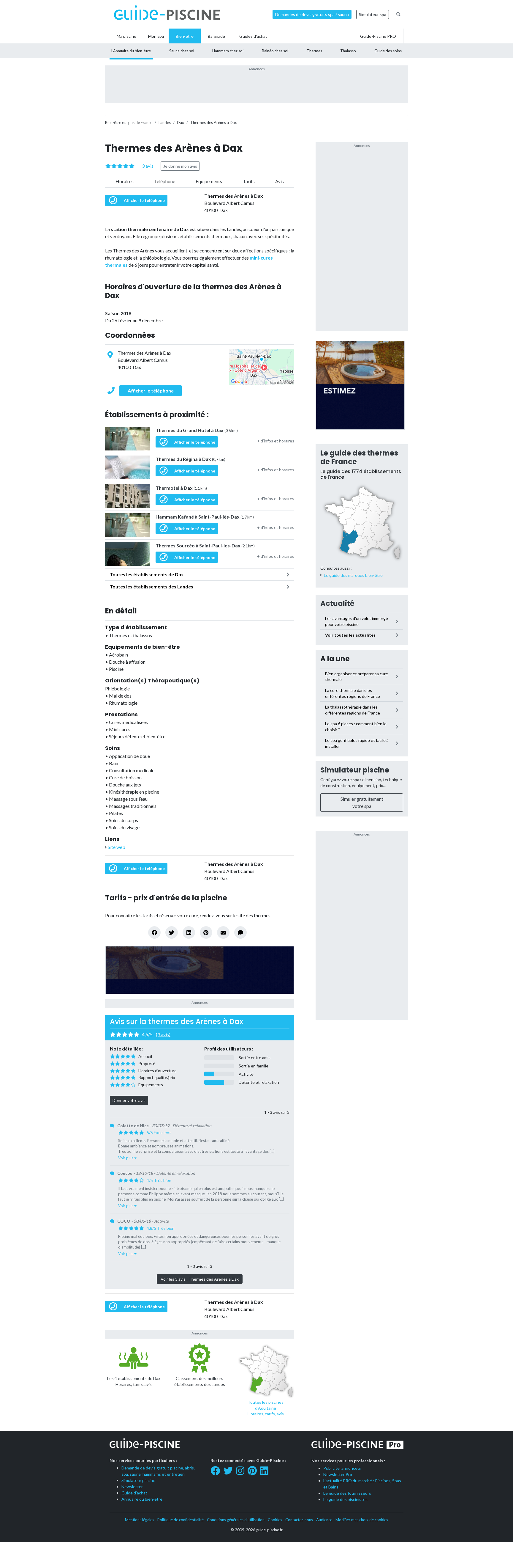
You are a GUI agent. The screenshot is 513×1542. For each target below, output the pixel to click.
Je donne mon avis (180, 166)
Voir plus (126, 1157)
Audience (324, 1519)
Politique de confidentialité (180, 1519)
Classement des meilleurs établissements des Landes (199, 1381)
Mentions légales (139, 1519)
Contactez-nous (299, 1519)
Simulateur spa (372, 14)
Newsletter (132, 1486)
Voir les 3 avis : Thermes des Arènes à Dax (200, 1279)
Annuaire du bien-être (141, 1499)
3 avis (147, 166)
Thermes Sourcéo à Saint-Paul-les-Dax (205, 545)
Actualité (337, 603)
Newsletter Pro (337, 1474)
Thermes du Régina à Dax (190, 459)
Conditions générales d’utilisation (236, 1519)
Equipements (209, 181)
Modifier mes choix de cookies (361, 1519)
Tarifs (249, 181)
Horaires (124, 181)
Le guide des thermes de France (359, 457)
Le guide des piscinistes (345, 1499)
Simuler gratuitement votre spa (362, 802)
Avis (279, 181)
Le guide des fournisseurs (347, 1493)
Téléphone (164, 181)
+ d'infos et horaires (275, 440)
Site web (116, 847)
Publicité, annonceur (342, 1468)
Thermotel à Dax (181, 488)
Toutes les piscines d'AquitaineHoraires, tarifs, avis (266, 1408)
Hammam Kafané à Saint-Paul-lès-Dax (205, 516)
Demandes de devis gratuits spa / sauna (312, 14)
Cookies (275, 1519)
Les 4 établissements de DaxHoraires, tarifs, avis (133, 1381)
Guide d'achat (134, 1492)
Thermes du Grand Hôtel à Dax (197, 430)
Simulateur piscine (354, 770)
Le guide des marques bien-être (353, 575)
